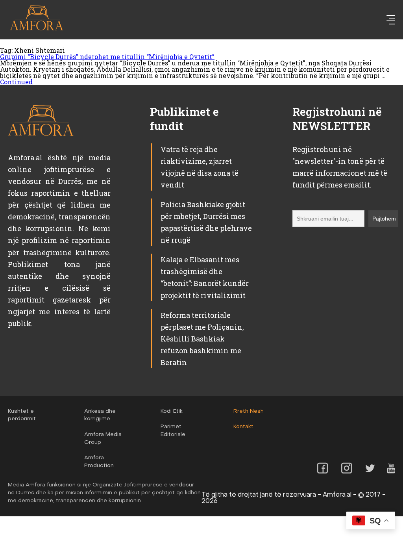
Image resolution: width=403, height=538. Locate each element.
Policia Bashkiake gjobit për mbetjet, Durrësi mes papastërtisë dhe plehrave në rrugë (206, 222)
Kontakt (243, 426)
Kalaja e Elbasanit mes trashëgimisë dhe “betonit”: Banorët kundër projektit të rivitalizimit (205, 277)
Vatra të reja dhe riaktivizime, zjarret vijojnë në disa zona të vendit (199, 167)
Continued (16, 82)
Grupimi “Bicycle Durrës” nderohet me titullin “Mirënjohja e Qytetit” (107, 56)
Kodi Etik (172, 411)
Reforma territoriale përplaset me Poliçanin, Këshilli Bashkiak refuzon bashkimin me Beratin (202, 338)
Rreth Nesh (248, 411)
